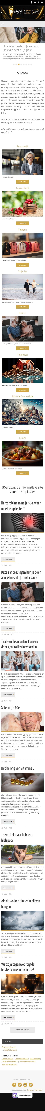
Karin (6, 568)
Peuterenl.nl (35, 1061)
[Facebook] (31, 2)
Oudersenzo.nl (7, 1061)
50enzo (6, 637)
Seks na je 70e (10, 710)
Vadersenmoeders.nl (10, 1064)
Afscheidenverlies (9, 1067)
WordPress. (38, 1092)
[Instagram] (38, 2)
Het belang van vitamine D (17, 770)
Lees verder (22, 184)
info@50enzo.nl (10, 1052)
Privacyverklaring (9, 1049)
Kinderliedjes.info (22, 1061)
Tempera (30, 1092)
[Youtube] (42, 2)
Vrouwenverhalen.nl (28, 1064)
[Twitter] (35, 2)
